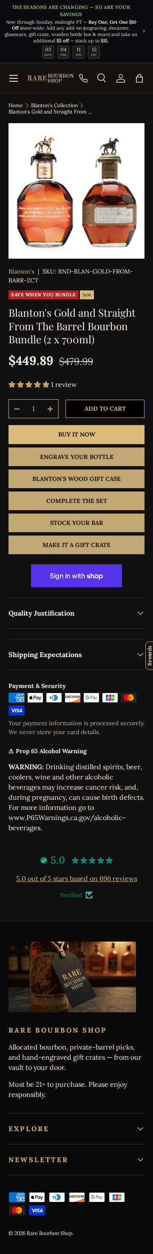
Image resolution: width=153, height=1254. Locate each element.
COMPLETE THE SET (76, 501)
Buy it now (76, 434)
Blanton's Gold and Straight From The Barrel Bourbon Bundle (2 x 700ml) (50, 111)
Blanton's (21, 271)
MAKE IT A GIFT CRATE (76, 545)
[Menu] (13, 78)
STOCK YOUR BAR (76, 523)
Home (15, 105)
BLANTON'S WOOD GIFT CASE (76, 479)
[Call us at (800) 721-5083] (83, 78)
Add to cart (105, 408)
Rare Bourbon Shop (49, 1233)
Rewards (149, 656)
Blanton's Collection (54, 105)
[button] (139, 78)
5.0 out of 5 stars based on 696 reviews (76, 878)
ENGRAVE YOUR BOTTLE (76, 457)
